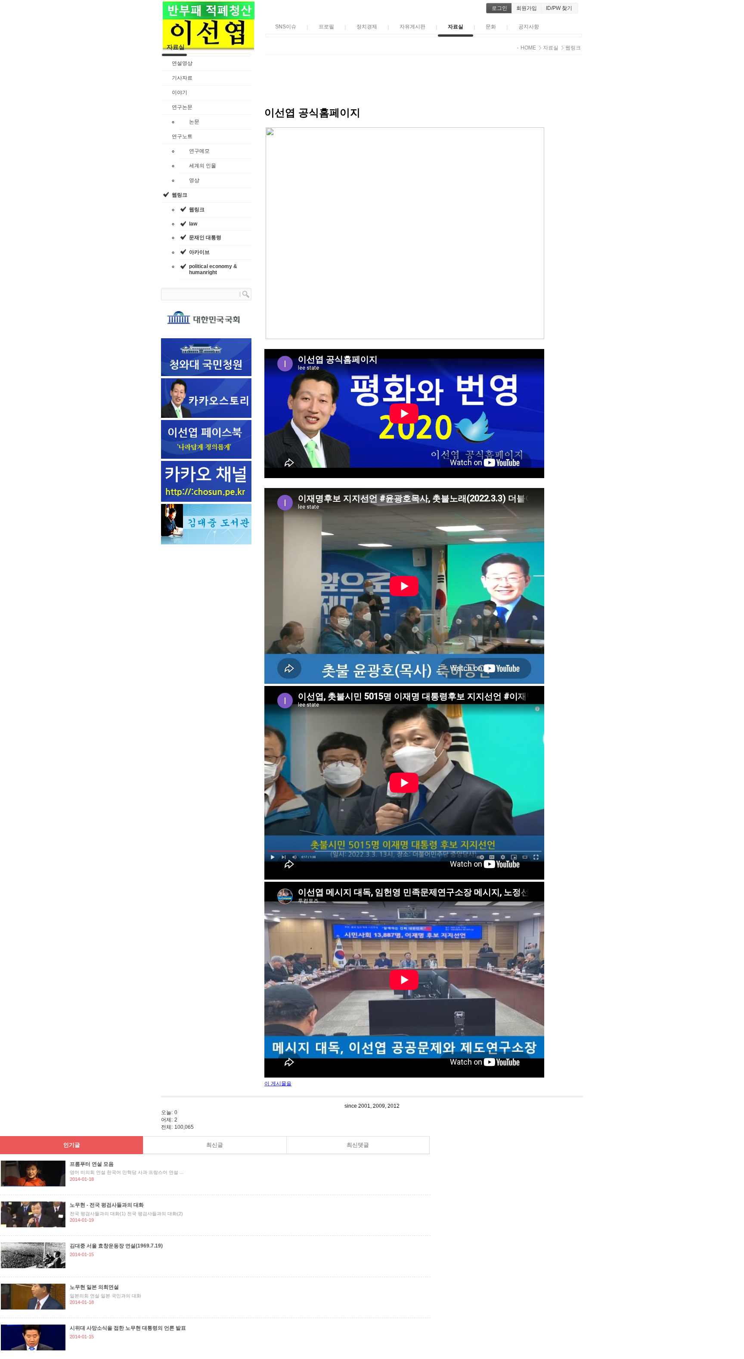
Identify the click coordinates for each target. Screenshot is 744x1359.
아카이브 (199, 252)
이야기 (179, 93)
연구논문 (182, 107)
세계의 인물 (202, 166)
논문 (194, 122)
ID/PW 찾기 (559, 8)
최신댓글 (358, 1145)
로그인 (499, 8)
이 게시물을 (277, 1084)
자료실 (176, 46)
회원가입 (526, 8)
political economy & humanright (213, 269)
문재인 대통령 (205, 238)
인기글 (71, 1145)
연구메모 (199, 151)
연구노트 (182, 136)
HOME (528, 48)
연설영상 (182, 63)
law (193, 224)
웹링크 (179, 195)
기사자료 (182, 78)
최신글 (214, 1145)
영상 (194, 180)
